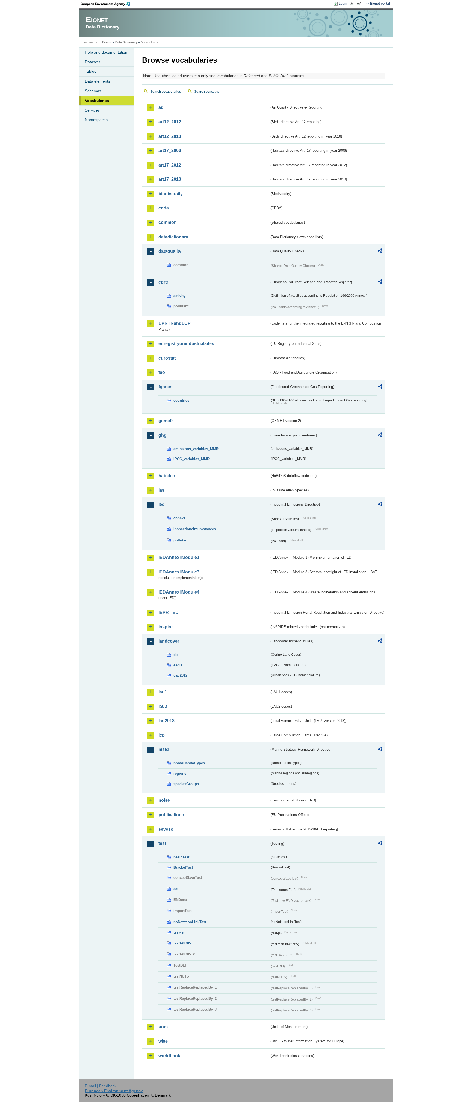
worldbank (169, 1055)
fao (161, 372)
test (162, 843)
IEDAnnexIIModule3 (178, 572)
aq (161, 107)
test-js (178, 932)
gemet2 (166, 420)
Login (343, 3)
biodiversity (170, 193)
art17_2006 (169, 150)
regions (179, 773)
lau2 (162, 706)
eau (176, 889)
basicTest (181, 857)
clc (175, 655)
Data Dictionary (126, 42)
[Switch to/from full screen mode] (360, 4)
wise (163, 1041)
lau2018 (166, 720)
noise (164, 800)
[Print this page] (353, 4)
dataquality (169, 251)
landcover (168, 641)
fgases (165, 386)
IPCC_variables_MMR (191, 459)
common (167, 222)
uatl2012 (180, 675)
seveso (165, 829)
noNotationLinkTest (189, 922)
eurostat (167, 358)
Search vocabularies (165, 91)
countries (181, 400)
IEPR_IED (168, 612)
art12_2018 (169, 136)
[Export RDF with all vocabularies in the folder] (380, 251)
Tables (90, 71)
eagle (177, 665)
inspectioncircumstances (194, 529)
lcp (161, 735)
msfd (163, 749)
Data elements (97, 81)
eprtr (163, 282)
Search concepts (206, 91)
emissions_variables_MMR (196, 449)
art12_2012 (169, 121)
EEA (107, 4)
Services (92, 110)
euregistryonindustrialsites (186, 343)
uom (163, 1026)
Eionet (106, 42)
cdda (163, 208)
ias (161, 490)
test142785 (182, 943)
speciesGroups (186, 784)
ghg (162, 435)
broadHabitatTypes (189, 763)
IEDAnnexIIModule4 (178, 592)
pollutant (180, 540)
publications (171, 814)
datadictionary (173, 237)
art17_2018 (169, 179)
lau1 (162, 692)
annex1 (179, 518)
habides (166, 475)
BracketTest (183, 867)
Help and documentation (106, 52)
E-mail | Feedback (100, 1086)
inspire (165, 627)
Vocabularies (97, 100)
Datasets (92, 62)
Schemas (93, 91)
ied (161, 504)
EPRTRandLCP (174, 323)
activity (179, 296)
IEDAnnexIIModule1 (178, 557)
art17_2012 (169, 165)
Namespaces (96, 120)
